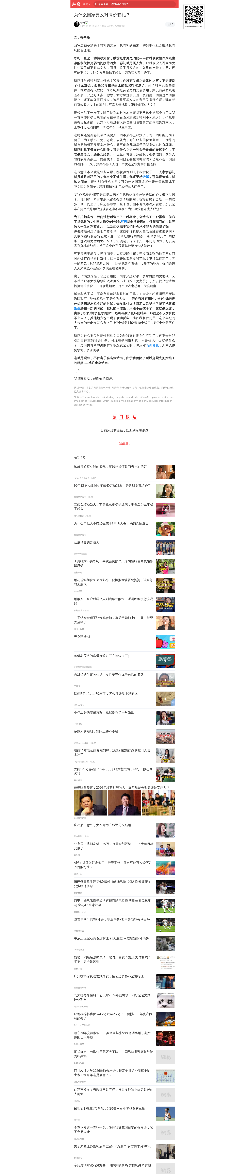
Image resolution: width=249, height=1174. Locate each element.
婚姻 (77, 308)
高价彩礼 (152, 345)
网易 (76, 4)
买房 (124, 221)
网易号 (87, 4)
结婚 (146, 177)
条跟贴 (124, 443)
